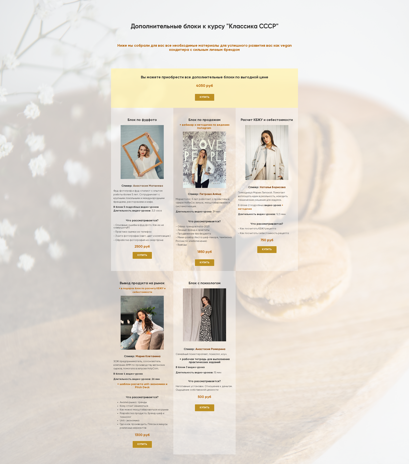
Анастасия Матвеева (148, 185)
